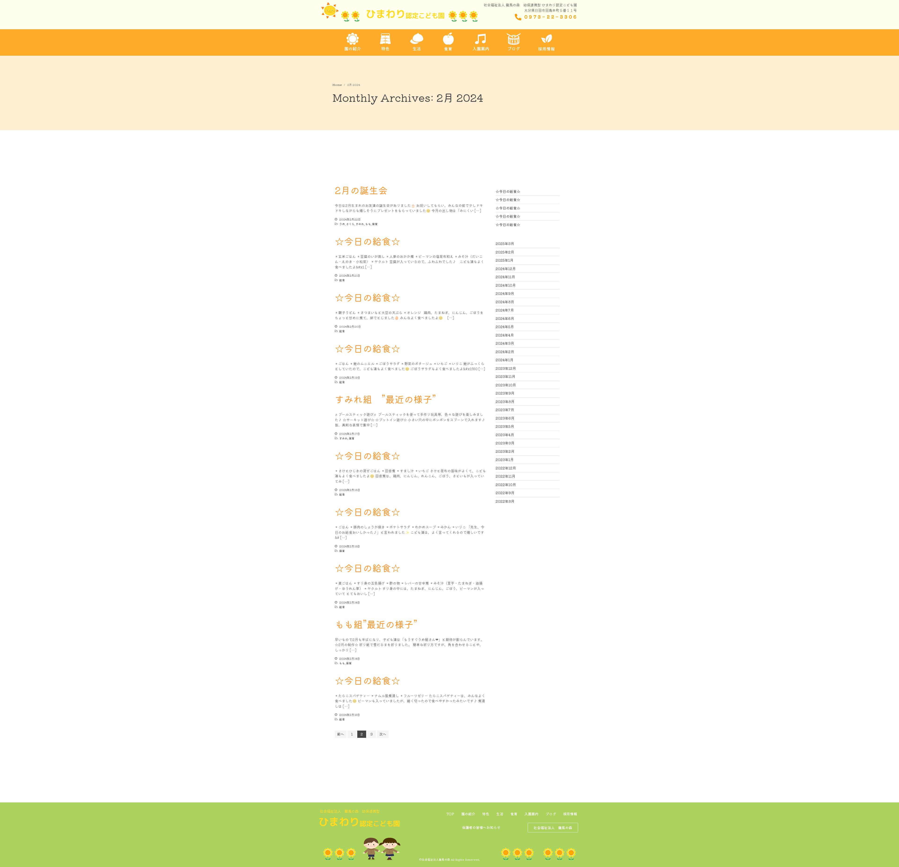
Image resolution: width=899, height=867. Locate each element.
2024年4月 (505, 335)
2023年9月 (505, 393)
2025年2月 (505, 251)
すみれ (360, 224)
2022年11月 (505, 476)
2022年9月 (505, 492)
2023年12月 (506, 368)
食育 (513, 813)
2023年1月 (505, 459)
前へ (340, 734)
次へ (382, 734)
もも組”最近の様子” (376, 624)
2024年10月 (506, 285)
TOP (450, 813)
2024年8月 (505, 301)
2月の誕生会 (361, 190)
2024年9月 (505, 293)
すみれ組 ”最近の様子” (385, 399)
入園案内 (531, 813)
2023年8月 (505, 401)
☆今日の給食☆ (367, 241)
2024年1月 (504, 359)
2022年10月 (506, 484)
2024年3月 (505, 343)
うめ (342, 224)
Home (337, 85)
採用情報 (570, 813)
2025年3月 (505, 243)
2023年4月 (505, 434)
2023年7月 (505, 409)
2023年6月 (505, 418)
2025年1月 (504, 260)
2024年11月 (505, 276)
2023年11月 (505, 376)
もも (368, 224)
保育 (375, 224)
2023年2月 (505, 451)
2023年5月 (505, 426)
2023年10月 (506, 384)
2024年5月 (505, 326)
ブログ (550, 813)
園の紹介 (468, 813)
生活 (499, 813)
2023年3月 (505, 442)
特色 (485, 813)
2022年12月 (506, 467)
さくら (350, 224)
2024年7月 (505, 309)
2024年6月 (505, 318)
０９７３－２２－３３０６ (550, 16)
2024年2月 (505, 351)
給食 (342, 280)
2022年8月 (505, 501)
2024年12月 (506, 268)
